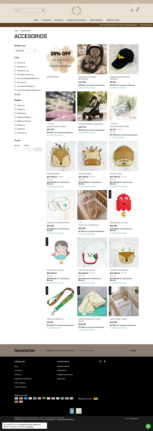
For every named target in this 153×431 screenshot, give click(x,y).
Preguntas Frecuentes (76, 20)
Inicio (36, 20)
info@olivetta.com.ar (65, 374)
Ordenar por (20, 45)
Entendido (29, 427)
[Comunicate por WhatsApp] (148, 426)
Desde (16, 145)
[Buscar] (43, 10)
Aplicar (38, 149)
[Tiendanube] (132, 419)
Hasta (26, 145)
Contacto (59, 20)
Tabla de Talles (113, 20)
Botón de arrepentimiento (65, 419)
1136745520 (61, 370)
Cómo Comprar (96, 20)
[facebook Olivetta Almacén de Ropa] (137, 2)
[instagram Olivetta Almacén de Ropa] (134, 2)
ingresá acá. (51, 419)
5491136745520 (63, 366)
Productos (46, 20)
